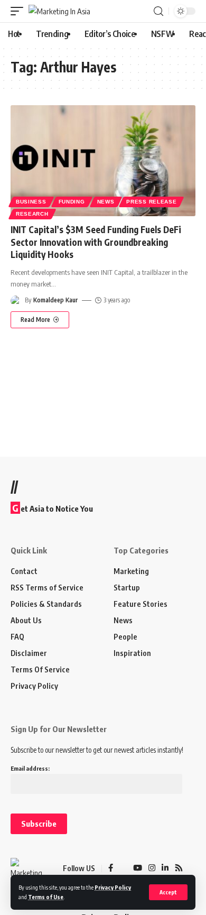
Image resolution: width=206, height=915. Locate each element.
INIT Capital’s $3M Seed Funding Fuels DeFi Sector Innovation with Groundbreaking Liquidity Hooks (96, 242)
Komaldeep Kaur (55, 300)
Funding (72, 202)
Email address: (30, 768)
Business (31, 202)
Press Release (151, 202)
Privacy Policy (113, 887)
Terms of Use (45, 896)
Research (32, 214)
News (106, 202)
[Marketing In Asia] (59, 11)
